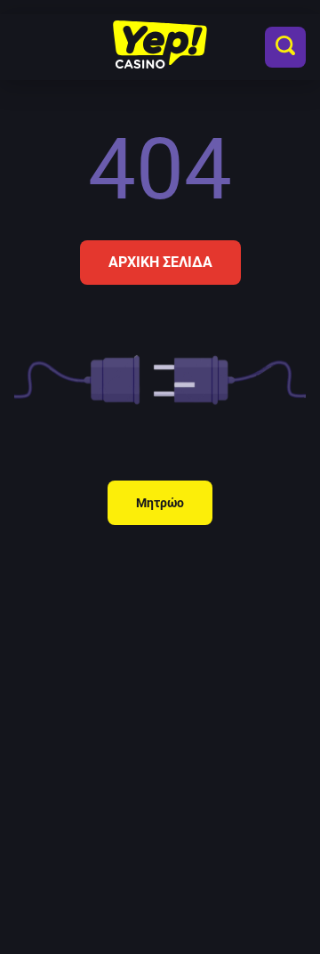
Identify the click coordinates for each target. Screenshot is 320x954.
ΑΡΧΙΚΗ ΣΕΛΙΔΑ (160, 262)
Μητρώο (160, 503)
